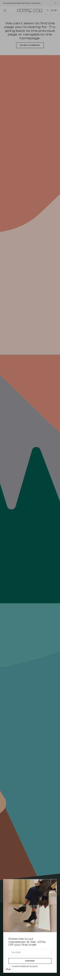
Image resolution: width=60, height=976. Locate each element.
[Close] (52, 884)
